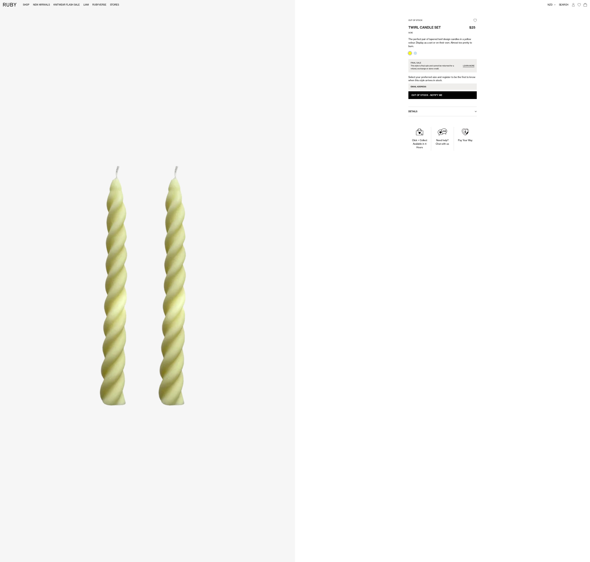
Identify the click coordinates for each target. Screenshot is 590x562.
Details (412, 111)
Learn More (468, 66)
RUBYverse (99, 4)
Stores (114, 4)
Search (563, 4)
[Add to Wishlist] (475, 20)
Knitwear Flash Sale (66, 4)
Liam (86, 4)
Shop (26, 4)
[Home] (10, 4)
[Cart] (585, 4)
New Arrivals (41, 4)
